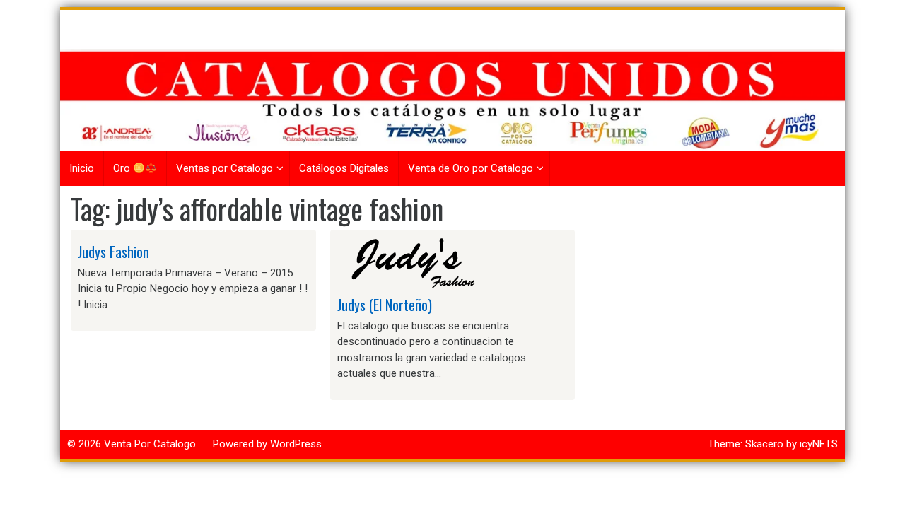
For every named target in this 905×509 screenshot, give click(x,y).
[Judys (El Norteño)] (408, 262)
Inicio (81, 168)
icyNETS (819, 444)
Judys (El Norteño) (384, 304)
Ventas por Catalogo (224, 168)
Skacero (764, 444)
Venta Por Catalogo (150, 444)
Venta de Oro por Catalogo (470, 168)
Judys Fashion (113, 251)
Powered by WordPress (267, 444)
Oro (123, 168)
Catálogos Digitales (344, 168)
